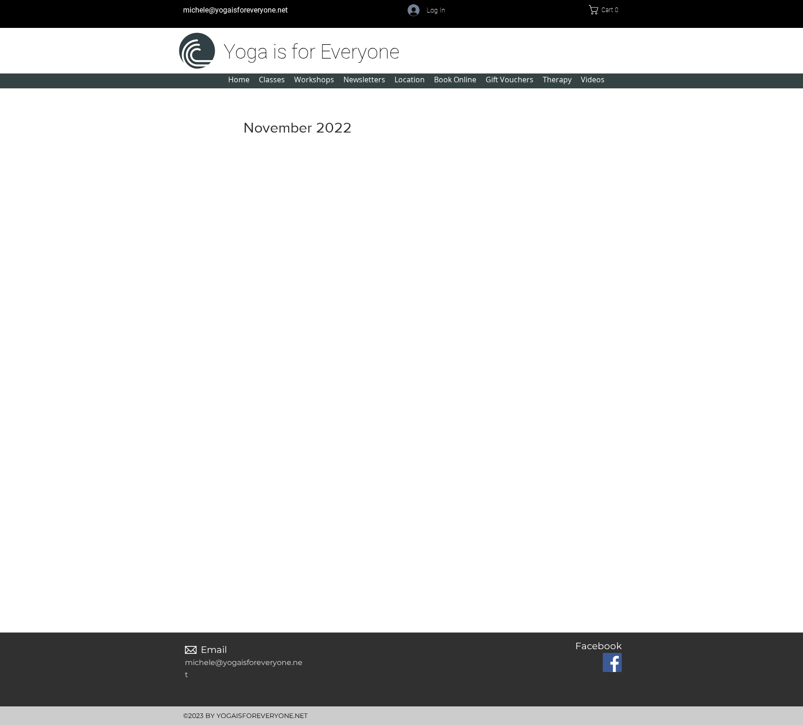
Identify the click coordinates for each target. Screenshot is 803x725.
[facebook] (612, 662)
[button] (607, 9)
